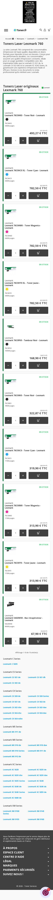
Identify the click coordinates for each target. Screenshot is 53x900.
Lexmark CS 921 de (11, 677)
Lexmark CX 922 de (36, 702)
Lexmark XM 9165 (36, 819)
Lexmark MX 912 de (12, 756)
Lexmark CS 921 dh (36, 677)
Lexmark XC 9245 (36, 781)
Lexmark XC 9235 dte (12, 775)
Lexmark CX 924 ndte (13, 718)
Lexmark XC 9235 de (37, 769)
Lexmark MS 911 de (12, 732)
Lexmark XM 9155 (11, 819)
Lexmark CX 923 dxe (37, 707)
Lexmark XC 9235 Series (14, 781)
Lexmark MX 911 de (37, 751)
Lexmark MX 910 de (12, 745)
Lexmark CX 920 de (11, 696)
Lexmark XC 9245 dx (37, 786)
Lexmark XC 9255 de (37, 792)
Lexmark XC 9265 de (12, 798)
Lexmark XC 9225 (11, 769)
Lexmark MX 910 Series (13, 751)
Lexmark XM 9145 (36, 811)
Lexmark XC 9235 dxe (37, 775)
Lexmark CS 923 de (11, 683)
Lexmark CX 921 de (11, 702)
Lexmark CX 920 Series (38, 696)
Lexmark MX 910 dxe (37, 745)
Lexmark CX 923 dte (12, 707)
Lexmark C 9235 (10, 664)
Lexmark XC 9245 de (12, 786)
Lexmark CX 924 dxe (37, 713)
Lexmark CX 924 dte (12, 713)
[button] (44, 30)
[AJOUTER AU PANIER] (38, 140)
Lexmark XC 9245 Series (14, 792)
